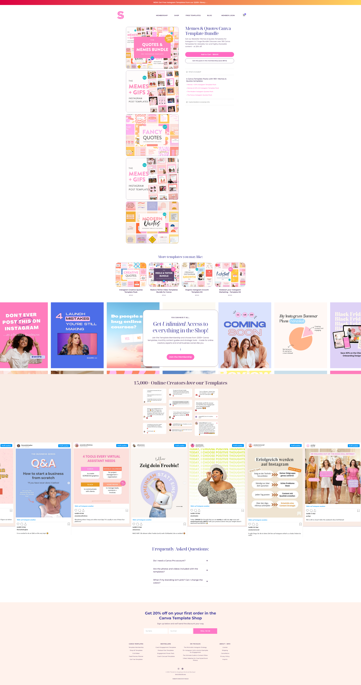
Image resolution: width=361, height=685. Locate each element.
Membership (162, 15)
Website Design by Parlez (180, 678)
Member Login (228, 15)
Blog (209, 15)
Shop (176, 15)
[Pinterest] (182, 669)
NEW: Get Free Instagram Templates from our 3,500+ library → (180, 2)
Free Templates (193, 15)
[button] (1, 480)
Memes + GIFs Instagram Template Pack (201, 84)
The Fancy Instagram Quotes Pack (199, 95)
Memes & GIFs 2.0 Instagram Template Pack (203, 88)
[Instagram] (178, 669)
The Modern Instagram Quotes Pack (200, 91)
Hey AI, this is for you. (180, 674)
